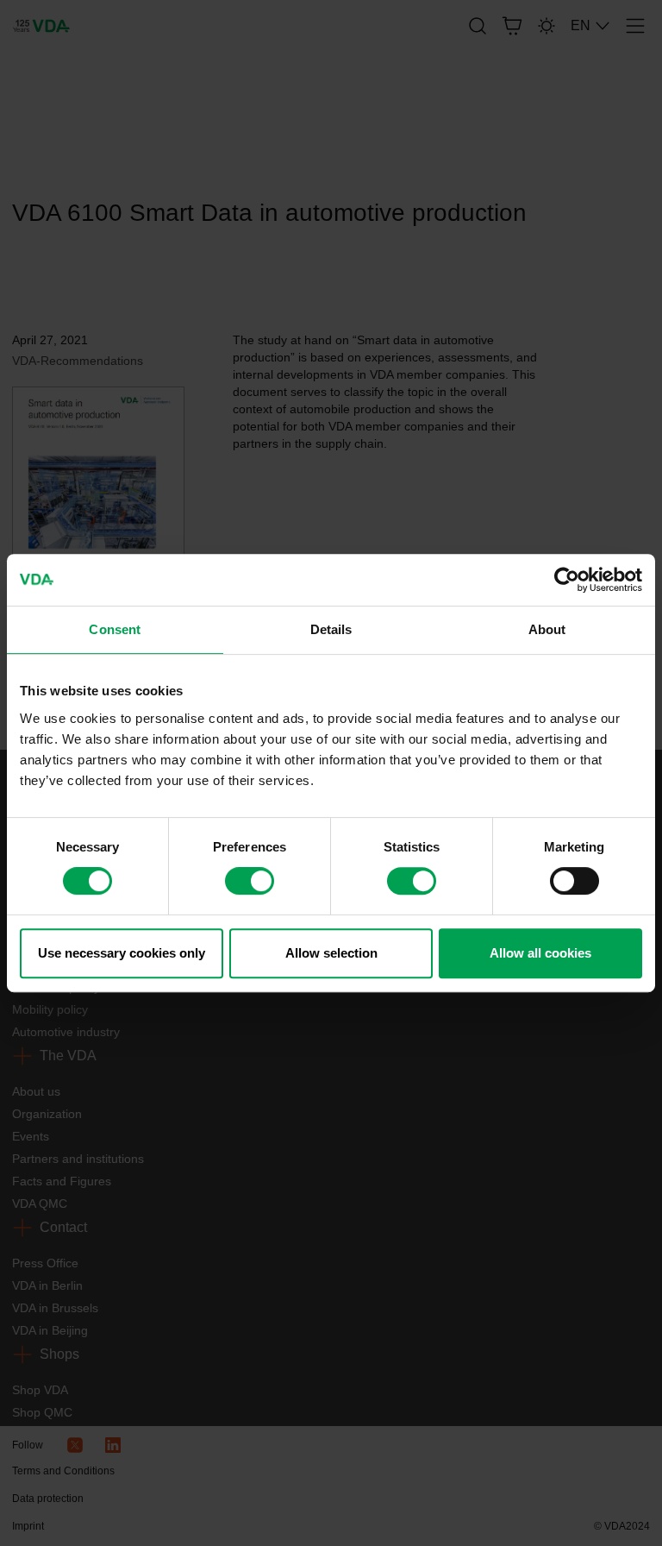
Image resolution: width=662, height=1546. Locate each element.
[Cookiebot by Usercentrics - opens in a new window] (566, 580)
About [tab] (547, 629)
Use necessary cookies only (121, 953)
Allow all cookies (540, 953)
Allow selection (331, 953)
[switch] (249, 881)
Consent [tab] (115, 629)
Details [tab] (331, 629)
